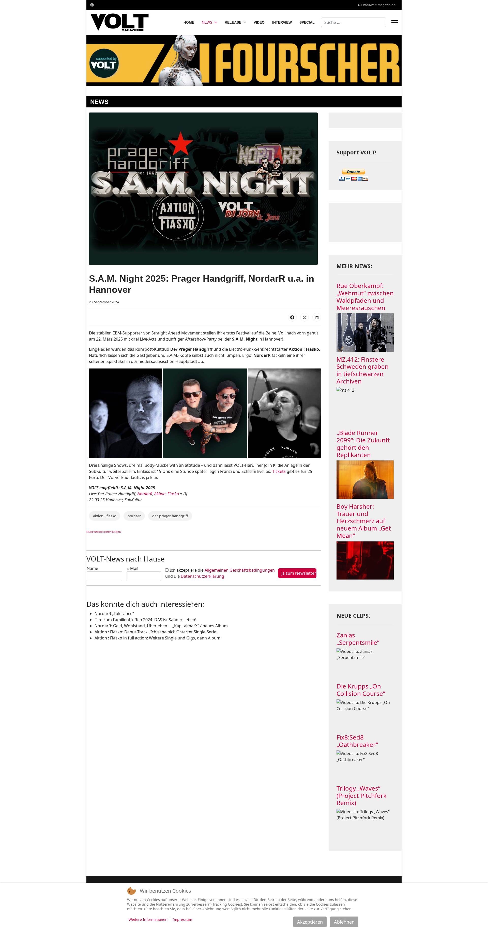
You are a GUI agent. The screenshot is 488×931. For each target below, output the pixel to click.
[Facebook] (92, 4)
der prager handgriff (170, 515)
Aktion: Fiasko (166, 493)
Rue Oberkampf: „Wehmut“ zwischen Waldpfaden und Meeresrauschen (365, 296)
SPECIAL (307, 22)
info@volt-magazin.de (378, 5)
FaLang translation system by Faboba (103, 531)
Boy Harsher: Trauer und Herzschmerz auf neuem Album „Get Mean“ (364, 521)
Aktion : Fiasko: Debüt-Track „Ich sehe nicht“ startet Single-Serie (155, 632)
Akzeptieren (310, 922)
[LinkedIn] (316, 317)
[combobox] (353, 22)
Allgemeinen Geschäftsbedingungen (240, 570)
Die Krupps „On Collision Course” (361, 690)
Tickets (279, 471)
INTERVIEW (282, 22)
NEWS (207, 22)
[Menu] (394, 22)
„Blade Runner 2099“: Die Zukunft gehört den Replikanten (363, 443)
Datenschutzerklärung (202, 576)
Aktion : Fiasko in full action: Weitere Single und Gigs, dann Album (157, 638)
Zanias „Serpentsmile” (358, 639)
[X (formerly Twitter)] (304, 317)
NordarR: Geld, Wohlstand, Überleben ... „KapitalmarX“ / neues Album (161, 626)
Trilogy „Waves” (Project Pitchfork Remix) (362, 795)
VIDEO (259, 22)
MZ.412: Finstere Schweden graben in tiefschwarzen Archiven (363, 370)
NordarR (144, 493)
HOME (189, 22)
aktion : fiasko (104, 515)
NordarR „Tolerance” (114, 613)
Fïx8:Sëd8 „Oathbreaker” (357, 741)
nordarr (134, 515)
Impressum (182, 919)
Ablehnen (344, 922)
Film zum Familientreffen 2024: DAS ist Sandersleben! (145, 619)
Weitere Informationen (148, 919)
